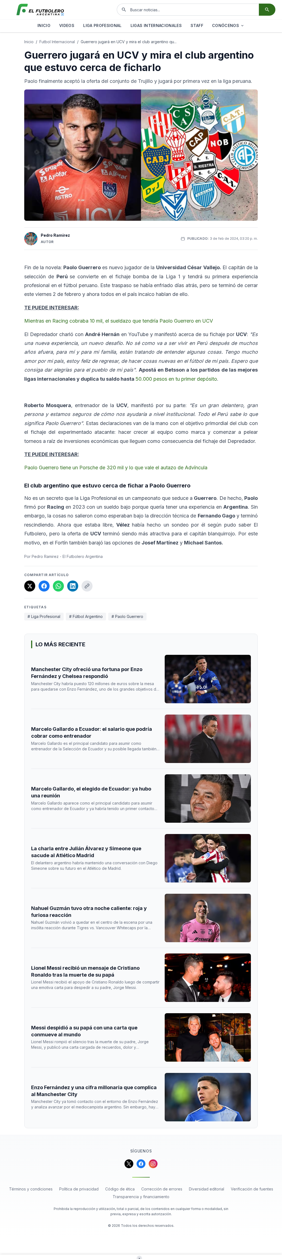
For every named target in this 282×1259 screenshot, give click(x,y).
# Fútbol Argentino (86, 616)
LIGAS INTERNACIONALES (156, 25)
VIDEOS (66, 25)
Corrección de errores (161, 1189)
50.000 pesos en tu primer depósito (176, 379)
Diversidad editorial (206, 1189)
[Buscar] (267, 10)
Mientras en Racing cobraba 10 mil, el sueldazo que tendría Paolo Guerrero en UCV (118, 321)
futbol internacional (57, 41)
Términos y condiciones (31, 1189)
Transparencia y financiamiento (141, 1196)
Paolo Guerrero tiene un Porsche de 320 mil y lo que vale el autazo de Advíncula (115, 467)
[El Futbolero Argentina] (40, 9)
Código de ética (120, 1189)
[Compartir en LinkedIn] (72, 586)
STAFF (197, 25)
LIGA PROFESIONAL (102, 25)
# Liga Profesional (44, 616)
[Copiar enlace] (87, 586)
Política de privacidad (79, 1189)
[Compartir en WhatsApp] (58, 586)
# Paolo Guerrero (127, 616)
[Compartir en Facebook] (44, 586)
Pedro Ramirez (55, 235)
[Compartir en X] (29, 586)
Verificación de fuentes (252, 1189)
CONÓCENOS (225, 25)
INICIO (43, 25)
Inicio (29, 41)
